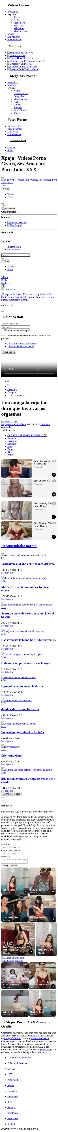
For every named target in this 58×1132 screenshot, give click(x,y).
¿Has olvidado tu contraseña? (21, 343)
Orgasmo (11, 443)
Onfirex (21, 55)
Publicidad (12, 1080)
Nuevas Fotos (14, 126)
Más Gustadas (14, 134)
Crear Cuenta (13, 249)
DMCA (11, 1068)
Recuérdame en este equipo (17, 330)
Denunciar (19, 395)
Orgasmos (12, 441)
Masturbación (20, 99)
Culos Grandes (21, 110)
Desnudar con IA (35, 61)
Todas (16, 113)
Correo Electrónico (11, 850)
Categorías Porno (12, 1038)
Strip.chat (38, 467)
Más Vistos (19, 28)
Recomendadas (14, 129)
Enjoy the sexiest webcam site (42, 462)
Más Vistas (12, 131)
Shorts (10, 34)
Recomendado (14, 39)
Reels (4, 280)
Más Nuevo (19, 22)
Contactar (12, 1091)
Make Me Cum (9, 890)
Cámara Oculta (21, 93)
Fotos (10, 197)
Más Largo (19, 25)
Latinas (17, 104)
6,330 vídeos (19, 424)
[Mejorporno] (9, 421)
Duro (10, 449)
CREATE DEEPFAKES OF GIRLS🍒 (27, 435)
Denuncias (12, 1096)
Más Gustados (21, 31)
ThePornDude (31, 69)
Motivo (5, 856)
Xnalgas (11, 1107)
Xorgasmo (12, 1118)
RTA (9, 1102)
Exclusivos (12, 11)
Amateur (18, 107)
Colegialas (19, 96)
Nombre (6, 844)
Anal (16, 101)
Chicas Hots (28, 58)
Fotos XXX (46, 1049)
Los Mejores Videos (11, 794)
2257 (9, 1074)
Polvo (10, 455)
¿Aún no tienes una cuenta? (20, 346)
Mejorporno (7, 424)
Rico (9, 452)
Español (22, 222)
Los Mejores (13, 36)
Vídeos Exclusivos (40, 1038)
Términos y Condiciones (19, 1057)
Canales (11, 147)
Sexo (9, 446)
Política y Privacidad (17, 1063)
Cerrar (5, 866)
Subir (10, 150)
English (18, 225)
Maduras (11, 85)
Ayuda (10, 1085)
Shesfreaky (12, 1113)
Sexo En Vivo (26, 52)
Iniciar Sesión (14, 246)
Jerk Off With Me (42, 481)
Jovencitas (12, 82)
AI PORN (31, 66)
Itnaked (11, 1124)
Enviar (14, 866)
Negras (17, 90)
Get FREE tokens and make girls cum (14, 948)
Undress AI (26, 63)
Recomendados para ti (19, 546)
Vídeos (10, 194)
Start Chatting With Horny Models (43, 504)
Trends (17, 17)
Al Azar (17, 20)
